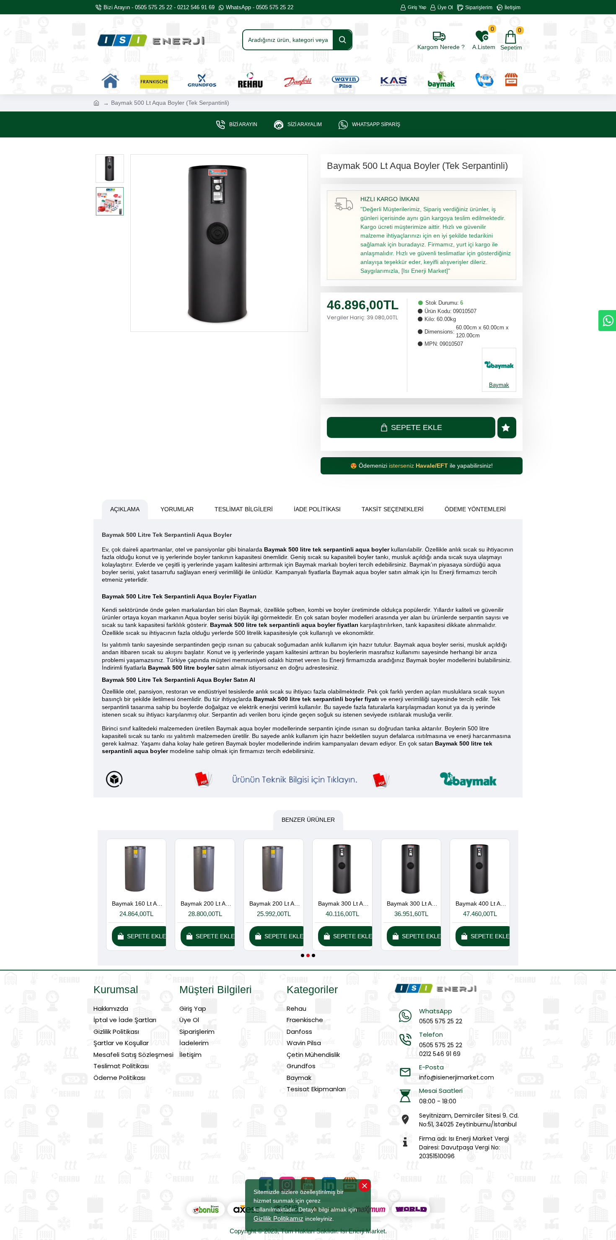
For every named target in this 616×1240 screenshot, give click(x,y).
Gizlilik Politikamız (278, 1218)
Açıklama (125, 509)
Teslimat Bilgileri (244, 509)
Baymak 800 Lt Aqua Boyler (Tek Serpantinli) (481, 903)
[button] (302, 955)
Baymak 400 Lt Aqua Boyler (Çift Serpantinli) (138, 903)
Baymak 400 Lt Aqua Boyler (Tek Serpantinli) (207, 903)
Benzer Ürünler (308, 819)
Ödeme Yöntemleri (475, 509)
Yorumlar (177, 509)
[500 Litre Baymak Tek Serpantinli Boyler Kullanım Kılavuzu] (308, 779)
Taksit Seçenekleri (393, 509)
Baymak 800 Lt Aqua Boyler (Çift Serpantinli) (413, 903)
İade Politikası (317, 509)
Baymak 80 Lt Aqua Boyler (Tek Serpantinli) (344, 903)
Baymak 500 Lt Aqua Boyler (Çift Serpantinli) (275, 903)
